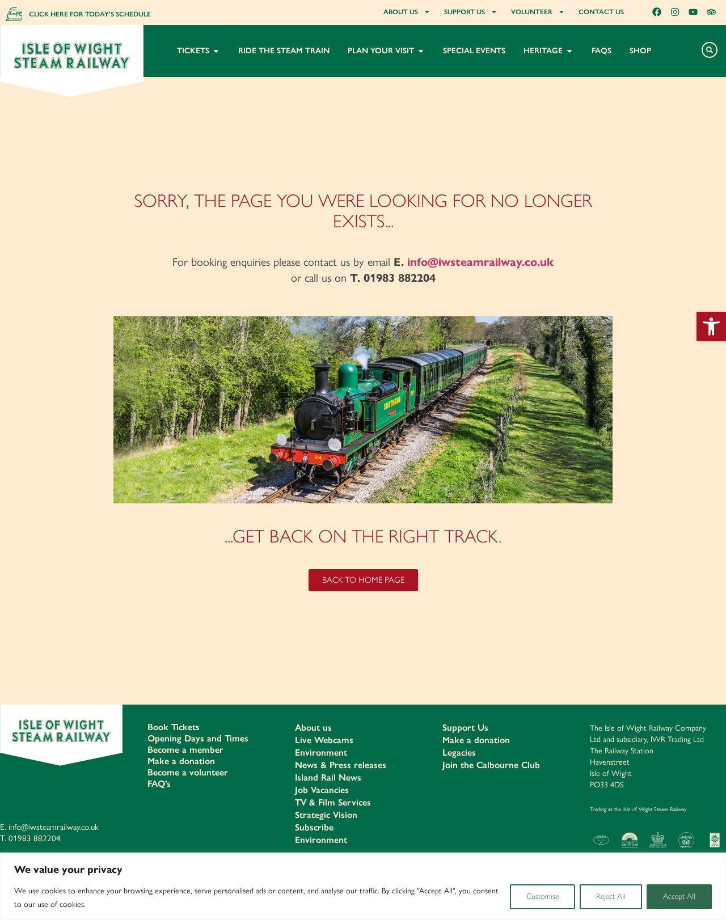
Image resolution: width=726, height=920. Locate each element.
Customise (542, 896)
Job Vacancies (322, 790)
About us (313, 727)
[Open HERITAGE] (569, 51)
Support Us (465, 727)
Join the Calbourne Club (491, 765)
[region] (363, 886)
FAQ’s (159, 783)
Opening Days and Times (197, 738)
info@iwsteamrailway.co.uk (480, 262)
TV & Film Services (333, 802)
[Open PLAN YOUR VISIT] (421, 51)
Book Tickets (173, 727)
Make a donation (181, 761)
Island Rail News (328, 777)
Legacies (459, 752)
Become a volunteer (187, 772)
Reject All (611, 896)
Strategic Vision (326, 814)
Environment (321, 752)
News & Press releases (340, 765)
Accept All (679, 896)
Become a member (185, 749)
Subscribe (314, 827)
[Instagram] (675, 12)
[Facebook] (657, 12)
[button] (711, 326)
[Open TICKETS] (216, 51)
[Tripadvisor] (711, 12)
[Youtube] (693, 12)
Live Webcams (324, 740)
